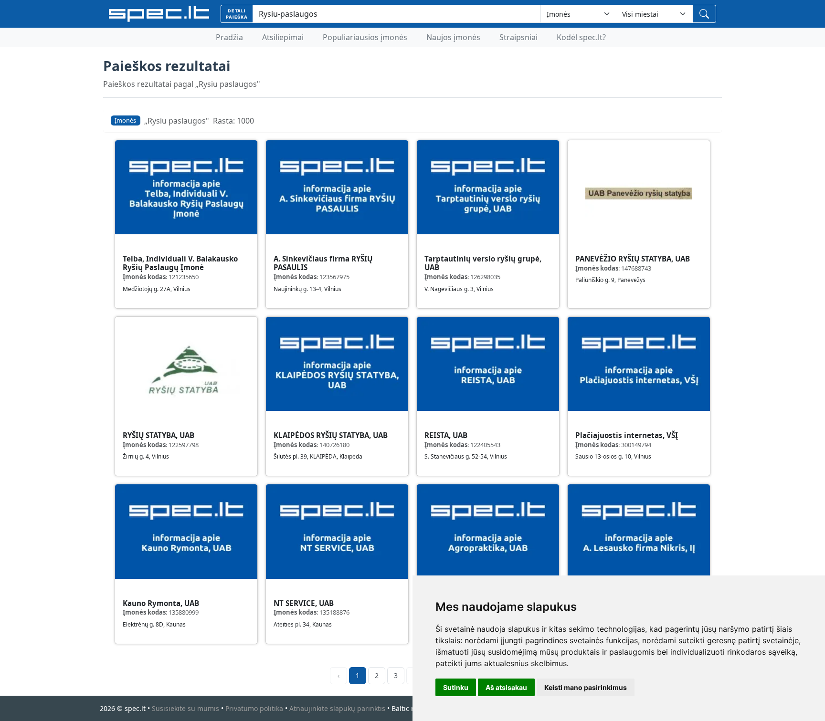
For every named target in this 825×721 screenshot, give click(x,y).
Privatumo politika (254, 708)
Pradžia (229, 37)
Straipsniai (518, 37)
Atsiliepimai (283, 37)
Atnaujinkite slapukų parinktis (337, 708)
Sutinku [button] (455, 687)
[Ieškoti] (704, 14)
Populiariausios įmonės (365, 37)
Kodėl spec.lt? (581, 37)
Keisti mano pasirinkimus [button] (585, 687)
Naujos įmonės (453, 37)
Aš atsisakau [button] (506, 687)
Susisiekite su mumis (185, 708)
